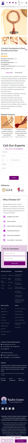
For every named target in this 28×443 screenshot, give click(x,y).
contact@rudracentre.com (9, 344)
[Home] (3, 3)
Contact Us (4, 314)
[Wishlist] (10, 3)
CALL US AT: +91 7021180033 (14, 149)
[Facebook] (2, 409)
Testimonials (4, 326)
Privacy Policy (19, 311)
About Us (3, 308)
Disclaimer (18, 327)
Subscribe (14, 263)
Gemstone (4, 278)
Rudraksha (4, 275)
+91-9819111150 (15, 346)
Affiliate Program (5, 331)
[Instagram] (9, 409)
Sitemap (3, 334)
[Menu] (26, 2)
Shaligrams (11, 275)
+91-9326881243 (6, 357)
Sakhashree (4, 311)
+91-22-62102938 (3, 379)
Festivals (10, 288)
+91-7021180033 (6, 346)
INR (22, 2)
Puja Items (9, 279)
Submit (14, 177)
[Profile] (15, 3)
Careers (3, 317)
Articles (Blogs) (5, 323)
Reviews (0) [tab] (18, 72)
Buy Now (21, 441)
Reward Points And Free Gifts (20, 323)
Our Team (3, 320)
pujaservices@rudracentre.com (10, 355)
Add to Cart (8, 441)
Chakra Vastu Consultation (18, 296)
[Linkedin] (13, 409)
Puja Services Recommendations (20, 287)
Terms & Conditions (20, 308)
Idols (9, 285)
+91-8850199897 (22, 379)
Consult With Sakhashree (18, 275)
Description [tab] (9, 72)
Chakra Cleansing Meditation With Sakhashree (19, 301)
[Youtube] (6, 409)
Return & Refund (19, 320)
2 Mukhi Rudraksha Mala (10, 6)
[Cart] (13, 3)
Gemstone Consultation (18, 283)
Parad (2, 288)
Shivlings (10, 282)
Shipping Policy (19, 314)
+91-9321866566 (12, 379)
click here (19, 435)
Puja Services (3, 281)
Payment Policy (19, 317)
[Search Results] (7, 3)
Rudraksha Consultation (18, 279)
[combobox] (5, 160)
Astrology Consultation (18, 292)
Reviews (3, 328)
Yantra (2, 285)
